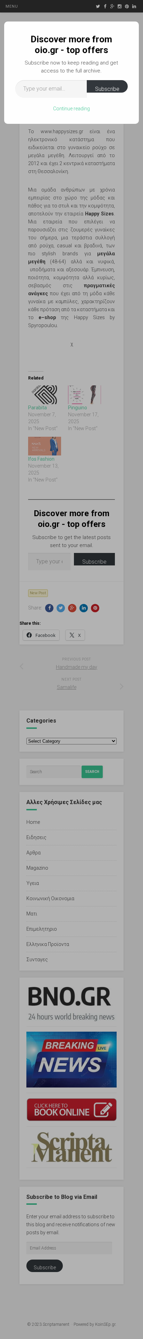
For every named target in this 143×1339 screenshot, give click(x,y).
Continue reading (71, 108)
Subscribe (107, 89)
